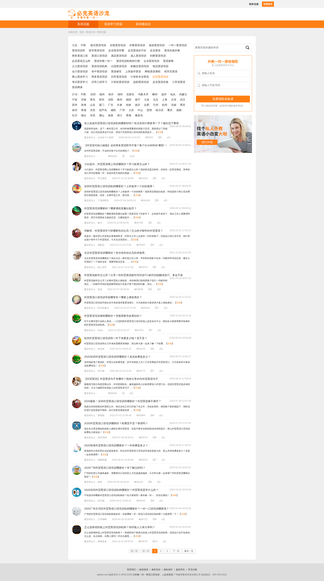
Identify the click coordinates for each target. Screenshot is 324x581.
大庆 (131, 110)
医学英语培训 (97, 50)
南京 (137, 104)
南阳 (128, 99)
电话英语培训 (160, 66)
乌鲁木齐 (143, 94)
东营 (92, 110)
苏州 (74, 104)
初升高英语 (170, 71)
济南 (83, 99)
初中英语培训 (99, 71)
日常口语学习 (99, 81)
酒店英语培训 (119, 55)
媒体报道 (143, 569)
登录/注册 (254, 4)
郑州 (101, 99)
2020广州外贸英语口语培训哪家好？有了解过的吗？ (114, 467)
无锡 (173, 104)
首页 (82, 32)
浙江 (119, 115)
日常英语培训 (119, 76)
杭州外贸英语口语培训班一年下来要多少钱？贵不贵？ (115, 338)
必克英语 (155, 50)
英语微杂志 (143, 24)
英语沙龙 (90, 32)
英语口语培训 (99, 55)
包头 (173, 94)
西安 (182, 104)
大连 (146, 99)
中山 (140, 110)
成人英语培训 (138, 55)
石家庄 (130, 94)
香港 (128, 115)
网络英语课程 (152, 71)
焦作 (111, 94)
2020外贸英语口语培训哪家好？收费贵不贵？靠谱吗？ (116, 423)
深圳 (93, 94)
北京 (155, 99)
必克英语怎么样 (81, 60)
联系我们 (131, 569)
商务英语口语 (80, 55)
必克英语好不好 (137, 50)
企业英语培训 (151, 60)
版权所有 (180, 569)
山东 (92, 104)
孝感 (83, 110)
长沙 (74, 115)
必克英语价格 (160, 81)
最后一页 (188, 551)
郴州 (155, 94)
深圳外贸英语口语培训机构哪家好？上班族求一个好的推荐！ (119, 186)
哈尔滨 (160, 110)
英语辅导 (116, 71)
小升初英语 (178, 81)
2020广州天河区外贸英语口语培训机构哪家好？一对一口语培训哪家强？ (126, 508)
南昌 (110, 115)
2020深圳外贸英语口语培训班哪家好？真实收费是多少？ (117, 356)
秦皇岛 (139, 115)
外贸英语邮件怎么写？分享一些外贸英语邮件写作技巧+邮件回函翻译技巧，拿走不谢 (133, 275)
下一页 (176, 551)
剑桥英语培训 (158, 55)
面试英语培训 (98, 45)
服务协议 (156, 569)
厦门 (101, 104)
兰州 (155, 104)
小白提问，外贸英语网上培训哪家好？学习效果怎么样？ (117, 164)
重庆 (169, 110)
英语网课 (77, 87)
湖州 (120, 94)
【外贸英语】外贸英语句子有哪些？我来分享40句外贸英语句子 (121, 378)
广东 (110, 104)
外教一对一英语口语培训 (147, 574)
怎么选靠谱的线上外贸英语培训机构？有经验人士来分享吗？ (119, 527)
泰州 (119, 99)
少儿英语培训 (80, 66)
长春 (119, 104)
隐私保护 (168, 569)
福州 (102, 94)
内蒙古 (183, 94)
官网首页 (267, 4)
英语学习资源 (113, 24)
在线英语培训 (118, 45)
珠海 (83, 104)
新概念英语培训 (139, 66)
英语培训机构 (99, 66)
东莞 (92, 115)
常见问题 (192, 569)
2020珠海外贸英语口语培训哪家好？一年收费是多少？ (116, 445)
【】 (112, 150)
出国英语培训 (119, 66)
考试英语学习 (80, 81)
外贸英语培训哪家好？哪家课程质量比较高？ (110, 208)
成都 (179, 110)
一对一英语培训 (177, 45)
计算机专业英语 (139, 76)
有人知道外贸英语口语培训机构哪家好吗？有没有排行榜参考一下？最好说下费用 (131, 123)
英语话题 (83, 24)
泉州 (74, 110)
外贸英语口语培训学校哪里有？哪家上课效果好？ (113, 297)
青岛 (92, 99)
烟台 (83, 115)
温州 (163, 94)
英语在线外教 (172, 50)
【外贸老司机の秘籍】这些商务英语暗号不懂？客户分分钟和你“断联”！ (125, 145)
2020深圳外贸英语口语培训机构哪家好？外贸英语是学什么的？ (121, 489)
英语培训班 (78, 50)
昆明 (149, 110)
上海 (164, 99)
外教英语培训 (137, 45)
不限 (83, 45)
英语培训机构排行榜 (128, 60)
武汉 (182, 99)
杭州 (164, 104)
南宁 (137, 99)
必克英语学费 (116, 50)
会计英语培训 (80, 71)
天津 (173, 99)
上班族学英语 (133, 71)
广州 (122, 110)
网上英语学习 (80, 76)
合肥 (146, 104)
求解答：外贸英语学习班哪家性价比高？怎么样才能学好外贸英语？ (123, 230)
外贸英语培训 (160, 76)
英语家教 (168, 60)
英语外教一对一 (103, 60)
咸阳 (113, 110)
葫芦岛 (103, 110)
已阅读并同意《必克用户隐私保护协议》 (223, 105)
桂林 (128, 104)
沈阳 (110, 99)
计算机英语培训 (120, 81)
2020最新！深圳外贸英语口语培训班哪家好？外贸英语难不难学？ (122, 401)
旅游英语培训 (157, 45)
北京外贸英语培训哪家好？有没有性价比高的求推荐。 (115, 252)
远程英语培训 (141, 81)
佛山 (101, 115)
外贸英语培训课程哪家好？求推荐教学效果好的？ (113, 315)
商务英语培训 (99, 76)
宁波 (74, 99)
